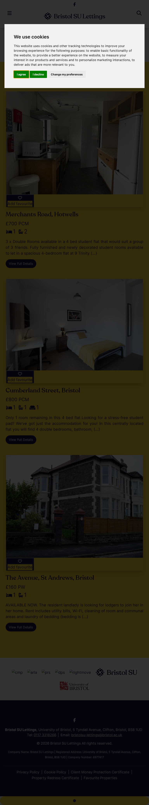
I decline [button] (38, 74)
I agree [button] (21, 74)
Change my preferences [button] (67, 74)
